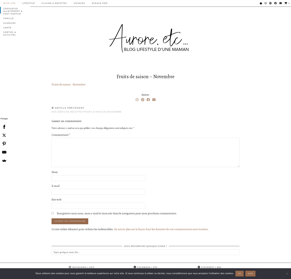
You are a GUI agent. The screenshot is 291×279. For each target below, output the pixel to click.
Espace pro (100, 3)
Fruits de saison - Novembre (69, 84)
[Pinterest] (270, 3)
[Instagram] (266, 3)
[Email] (280, 3)
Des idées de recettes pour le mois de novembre (87, 109)
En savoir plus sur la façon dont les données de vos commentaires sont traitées (161, 229)
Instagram (82, 267)
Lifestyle (28, 3)
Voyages (79, 3)
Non (250, 273)
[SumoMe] (4, 160)
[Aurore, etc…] (145, 36)
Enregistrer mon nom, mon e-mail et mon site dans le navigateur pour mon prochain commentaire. (117, 213)
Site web (56, 200)
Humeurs (9, 23)
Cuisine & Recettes (54, 3)
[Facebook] (275, 3)
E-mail (55, 186)
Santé (7, 27)
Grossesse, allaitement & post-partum (12, 11)
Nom (55, 172)
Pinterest (210, 267)
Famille (8, 18)
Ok (239, 273)
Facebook (146, 267)
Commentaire (61, 135)
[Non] (286, 273)
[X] (4, 135)
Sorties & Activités (9, 33)
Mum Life (9, 3)
